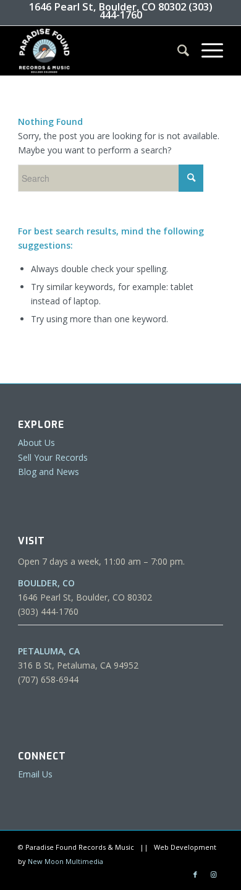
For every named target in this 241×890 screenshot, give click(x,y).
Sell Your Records (53, 457)
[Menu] (206, 50)
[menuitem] (177, 50)
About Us (36, 442)
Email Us (35, 774)
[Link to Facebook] (195, 874)
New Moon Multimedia (65, 861)
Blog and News (48, 471)
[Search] (177, 50)
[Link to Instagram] (214, 874)
